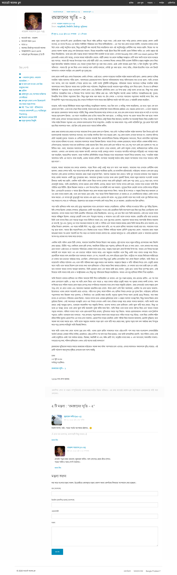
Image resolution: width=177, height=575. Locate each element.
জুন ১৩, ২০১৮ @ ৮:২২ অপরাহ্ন (78, 451)
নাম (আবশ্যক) (56, 488)
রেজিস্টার (171, 2)
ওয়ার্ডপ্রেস (127, 571)
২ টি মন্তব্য (83, 34)
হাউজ (131, 2)
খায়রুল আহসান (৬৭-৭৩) (73, 12)
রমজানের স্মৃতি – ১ (59, 368)
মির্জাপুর (77, 26)
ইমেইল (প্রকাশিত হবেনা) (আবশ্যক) (63, 500)
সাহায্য (150, 2)
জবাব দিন (55, 440)
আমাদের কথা (138, 571)
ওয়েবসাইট (55, 511)
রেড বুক (140, 2)
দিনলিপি (69, 26)
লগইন (161, 2)
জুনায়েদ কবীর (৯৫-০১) (72, 416)
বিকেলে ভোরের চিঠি (29, 117)
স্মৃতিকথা (84, 26)
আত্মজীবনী (61, 26)
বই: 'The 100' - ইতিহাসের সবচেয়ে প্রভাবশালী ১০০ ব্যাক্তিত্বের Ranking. (32, 110)
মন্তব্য (53, 522)
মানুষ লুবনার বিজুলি (29, 120)
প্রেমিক (24, 90)
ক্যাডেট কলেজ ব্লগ (11, 3)
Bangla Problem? (153, 571)
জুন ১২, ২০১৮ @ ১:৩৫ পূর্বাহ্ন (74, 420)
